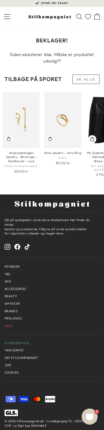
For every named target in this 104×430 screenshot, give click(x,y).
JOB (8, 365)
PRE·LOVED (13, 318)
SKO (8, 281)
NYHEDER (12, 266)
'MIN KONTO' (14, 350)
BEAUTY (11, 296)
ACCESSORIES (15, 289)
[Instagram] (7, 247)
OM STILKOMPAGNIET (21, 358)
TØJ (7, 274)
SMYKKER (12, 304)
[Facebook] (17, 247)
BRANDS (11, 311)
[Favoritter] (88, 17)
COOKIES (12, 372)
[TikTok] (27, 247)
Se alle (86, 79)
